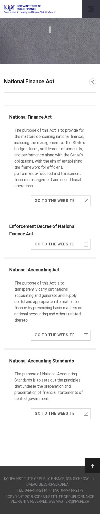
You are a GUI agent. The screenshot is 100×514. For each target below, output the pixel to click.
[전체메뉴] (91, 9)
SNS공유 (92, 81)
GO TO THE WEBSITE (55, 200)
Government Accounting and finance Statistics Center (30, 9)
